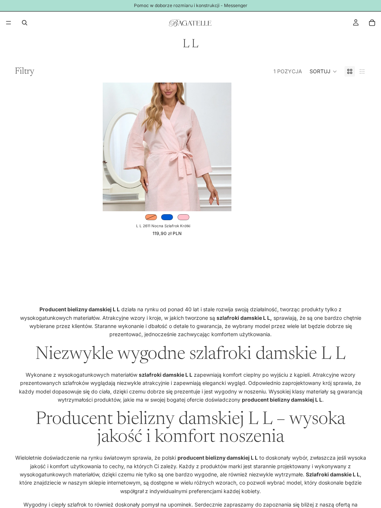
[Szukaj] (24, 23)
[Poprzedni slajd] (114, 147)
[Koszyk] (372, 23)
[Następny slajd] (220, 147)
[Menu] (8, 22)
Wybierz (226, 199)
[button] (323, 71)
